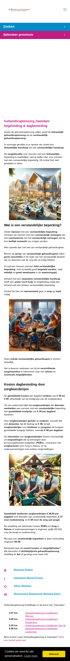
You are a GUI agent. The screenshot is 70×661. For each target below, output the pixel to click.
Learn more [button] (30, 655)
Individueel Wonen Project (28, 578)
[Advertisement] (35, 77)
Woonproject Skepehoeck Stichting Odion (37, 594)
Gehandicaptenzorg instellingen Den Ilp (45, 625)
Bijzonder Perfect (23, 570)
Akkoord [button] (54, 654)
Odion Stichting (22, 586)
